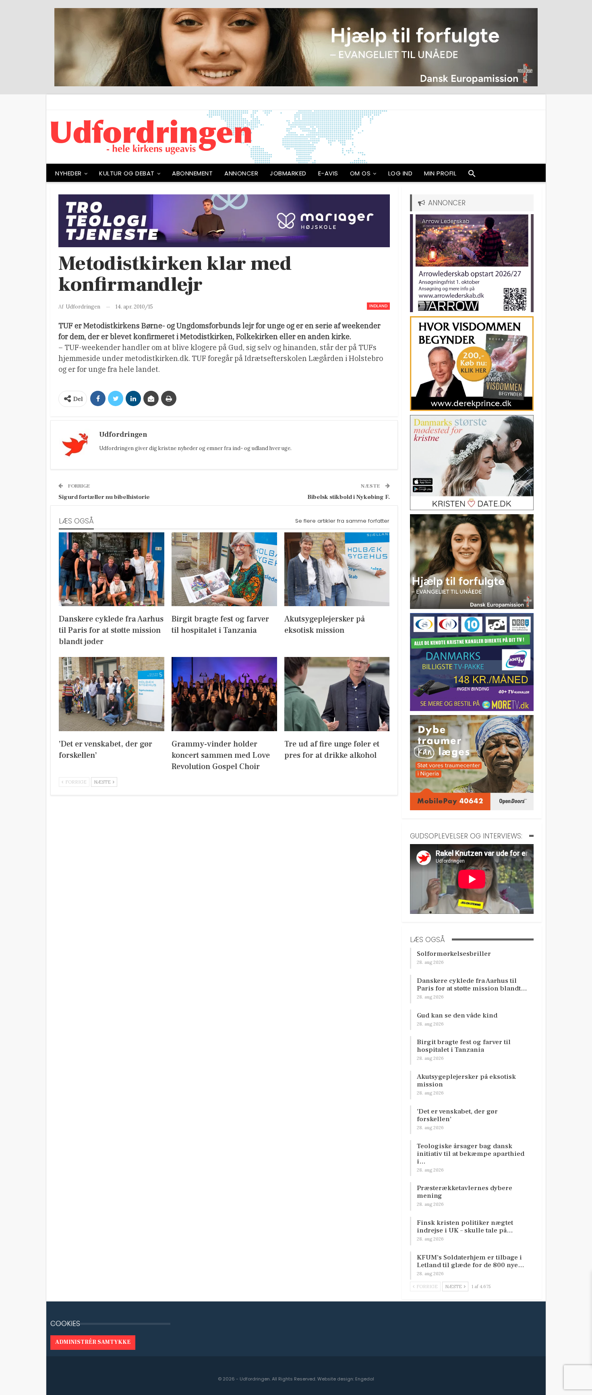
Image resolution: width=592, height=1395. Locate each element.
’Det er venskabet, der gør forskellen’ (457, 1115)
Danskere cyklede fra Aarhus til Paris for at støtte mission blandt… (472, 984)
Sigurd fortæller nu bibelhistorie (104, 497)
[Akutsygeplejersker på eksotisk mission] (337, 569)
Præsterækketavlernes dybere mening (464, 1192)
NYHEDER (68, 173)
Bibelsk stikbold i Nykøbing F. (348, 497)
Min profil (440, 173)
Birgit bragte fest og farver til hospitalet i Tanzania (464, 1046)
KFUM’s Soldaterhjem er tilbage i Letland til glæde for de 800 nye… (470, 1261)
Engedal (364, 1379)
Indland (378, 306)
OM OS (360, 173)
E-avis (328, 173)
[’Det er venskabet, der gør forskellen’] (111, 694)
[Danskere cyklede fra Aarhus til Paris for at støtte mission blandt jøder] (111, 569)
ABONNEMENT (192, 173)
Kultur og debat (127, 173)
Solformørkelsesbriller (454, 953)
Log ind (400, 173)
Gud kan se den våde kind (457, 1015)
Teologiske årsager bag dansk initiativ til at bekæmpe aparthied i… (470, 1154)
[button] (472, 175)
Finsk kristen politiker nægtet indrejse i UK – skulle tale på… (465, 1226)
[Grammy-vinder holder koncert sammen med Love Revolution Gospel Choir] (224, 694)
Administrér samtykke (92, 1342)
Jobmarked (288, 173)
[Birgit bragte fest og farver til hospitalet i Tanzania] (224, 569)
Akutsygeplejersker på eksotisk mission (466, 1080)
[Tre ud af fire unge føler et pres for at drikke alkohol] (337, 694)
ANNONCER (241, 173)
